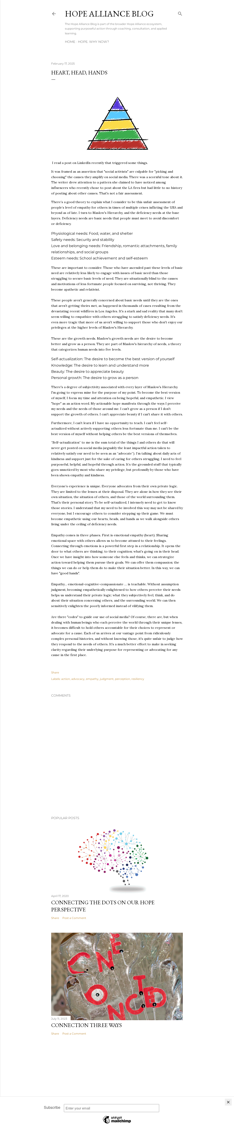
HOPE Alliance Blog (109, 13)
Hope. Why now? (93, 42)
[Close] (228, 1102)
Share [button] (55, 672)
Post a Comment (74, 918)
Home (70, 42)
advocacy (78, 679)
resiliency (137, 679)
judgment (107, 679)
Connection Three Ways (86, 1025)
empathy (92, 679)
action (65, 679)
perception (122, 679)
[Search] (180, 12)
